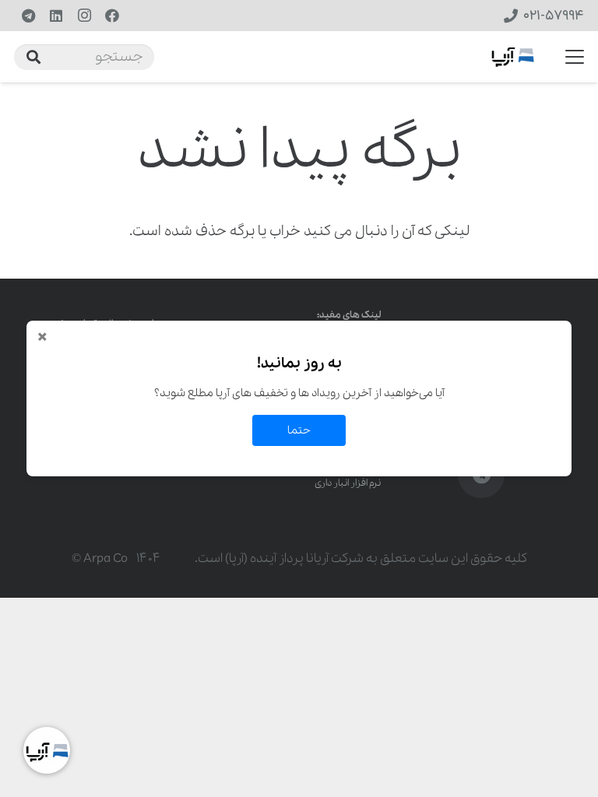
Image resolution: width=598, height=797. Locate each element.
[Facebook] (112, 16)
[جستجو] (33, 56)
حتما (299, 430)
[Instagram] (84, 16)
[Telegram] (28, 16)
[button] (575, 56)
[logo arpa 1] (512, 57)
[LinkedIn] (56, 16)
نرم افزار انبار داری (348, 483)
